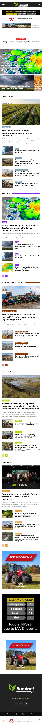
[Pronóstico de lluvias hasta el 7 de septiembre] (7, 150)
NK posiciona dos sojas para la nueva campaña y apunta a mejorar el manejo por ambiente (27, 515)
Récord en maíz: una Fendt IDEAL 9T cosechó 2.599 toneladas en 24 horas (27, 526)
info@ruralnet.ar (25, 698)
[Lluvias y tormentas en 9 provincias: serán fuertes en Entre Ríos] (17, 83)
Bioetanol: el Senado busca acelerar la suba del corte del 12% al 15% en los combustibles (27, 173)
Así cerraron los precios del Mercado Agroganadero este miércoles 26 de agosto (25, 436)
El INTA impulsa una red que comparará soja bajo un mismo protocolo (17, 133)
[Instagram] (21, 704)
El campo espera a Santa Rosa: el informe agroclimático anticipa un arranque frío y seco (27, 269)
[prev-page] (3, 276)
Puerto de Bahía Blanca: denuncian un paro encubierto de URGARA (27, 345)
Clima (3, 62)
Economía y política (21, 170)
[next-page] (6, 276)
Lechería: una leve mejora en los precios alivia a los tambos (26, 184)
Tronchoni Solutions (29, 714)
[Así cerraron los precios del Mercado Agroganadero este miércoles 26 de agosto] (7, 435)
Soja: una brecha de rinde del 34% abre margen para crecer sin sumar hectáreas (21, 496)
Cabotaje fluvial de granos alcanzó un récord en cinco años (27, 357)
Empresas (6, 491)
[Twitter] (26, 704)
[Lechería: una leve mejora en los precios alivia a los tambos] (7, 183)
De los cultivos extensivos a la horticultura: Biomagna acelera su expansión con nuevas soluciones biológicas (27, 538)
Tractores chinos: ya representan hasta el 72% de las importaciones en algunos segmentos (20, 317)
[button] (3, 4)
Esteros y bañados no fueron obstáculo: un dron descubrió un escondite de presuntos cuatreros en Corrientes (27, 448)
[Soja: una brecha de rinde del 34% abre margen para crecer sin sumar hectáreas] (21, 477)
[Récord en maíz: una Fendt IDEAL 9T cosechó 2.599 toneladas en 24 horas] (7, 525)
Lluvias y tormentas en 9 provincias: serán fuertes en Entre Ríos (27, 246)
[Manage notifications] (3, 720)
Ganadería (18, 158)
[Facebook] (16, 704)
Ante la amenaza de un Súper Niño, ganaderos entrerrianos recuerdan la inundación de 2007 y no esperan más (27, 162)
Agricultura (7, 127)
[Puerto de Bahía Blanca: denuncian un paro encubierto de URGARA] (7, 345)
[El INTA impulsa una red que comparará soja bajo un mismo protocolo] (21, 112)
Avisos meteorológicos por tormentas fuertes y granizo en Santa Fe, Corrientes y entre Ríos (21, 228)
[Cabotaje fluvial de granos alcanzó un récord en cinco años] (7, 357)
